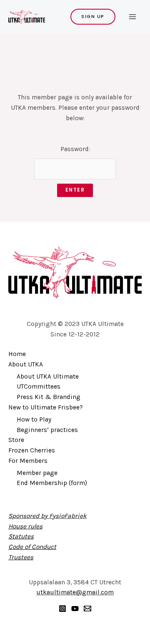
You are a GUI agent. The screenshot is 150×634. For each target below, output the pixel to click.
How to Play (34, 419)
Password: (75, 149)
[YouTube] (75, 608)
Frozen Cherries (31, 450)
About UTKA (25, 364)
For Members (28, 461)
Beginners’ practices (47, 430)
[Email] (87, 608)
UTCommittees (38, 386)
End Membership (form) (52, 483)
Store (16, 440)
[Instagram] (62, 608)
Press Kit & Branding (48, 397)
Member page (37, 473)
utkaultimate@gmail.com (75, 592)
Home (17, 354)
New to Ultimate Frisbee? (45, 407)
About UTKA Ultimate (48, 376)
